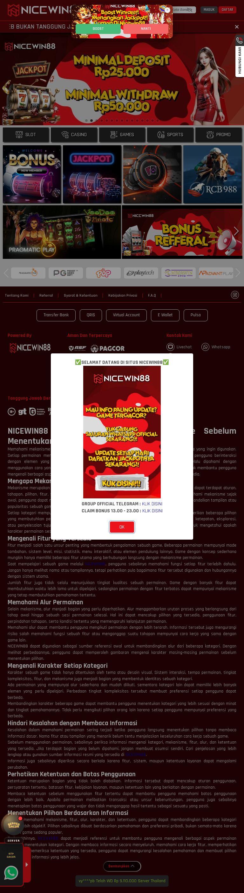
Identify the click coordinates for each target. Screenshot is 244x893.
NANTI (146, 28)
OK (122, 527)
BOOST (98, 28)
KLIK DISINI (152, 504)
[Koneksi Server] (13, 825)
